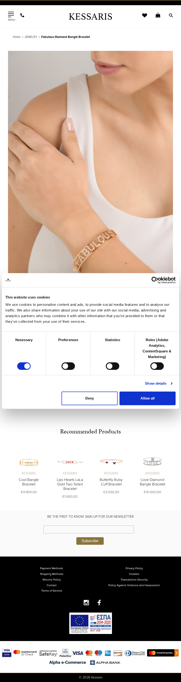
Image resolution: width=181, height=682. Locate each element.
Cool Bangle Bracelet (29, 482)
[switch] (68, 366)
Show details (155, 383)
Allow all (147, 398)
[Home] (90, 16)
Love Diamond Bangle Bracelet (152, 482)
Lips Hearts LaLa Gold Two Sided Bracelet (70, 484)
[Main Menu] (11, 14)
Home (17, 37)
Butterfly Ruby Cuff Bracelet (111, 482)
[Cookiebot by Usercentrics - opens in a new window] (155, 280)
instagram (86, 602)
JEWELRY (31, 37)
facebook (99, 602)
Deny (89, 398)
